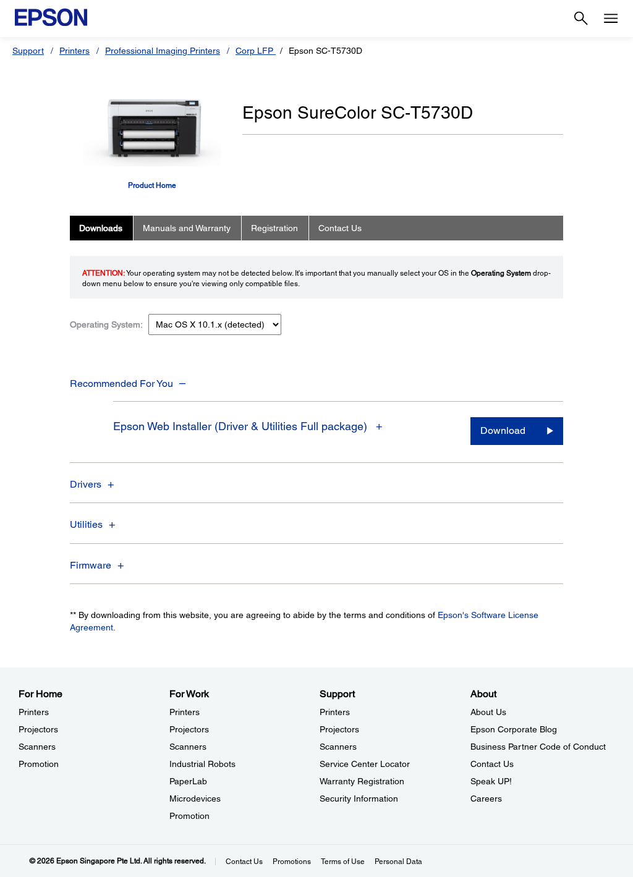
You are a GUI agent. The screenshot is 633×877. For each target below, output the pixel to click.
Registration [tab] (274, 228)
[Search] (581, 18)
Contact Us (492, 764)
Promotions (292, 861)
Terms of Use (343, 861)
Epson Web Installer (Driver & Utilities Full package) (241, 426)
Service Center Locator (365, 764)
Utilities (86, 524)
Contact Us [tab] (340, 228)
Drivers (85, 484)
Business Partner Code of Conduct (538, 747)
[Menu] (611, 18)
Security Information (359, 798)
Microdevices (195, 798)
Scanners (37, 747)
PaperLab (188, 781)
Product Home (152, 185)
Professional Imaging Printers (162, 51)
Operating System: (106, 324)
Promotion (39, 764)
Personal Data (398, 861)
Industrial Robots (202, 764)
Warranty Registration (362, 781)
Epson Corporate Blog (513, 729)
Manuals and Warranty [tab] (187, 228)
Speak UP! (491, 781)
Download (502, 430)
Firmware (90, 565)
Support (28, 51)
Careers (486, 798)
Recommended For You (121, 383)
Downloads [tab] (100, 228)
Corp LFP (256, 51)
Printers (74, 51)
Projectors (38, 729)
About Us (488, 712)
